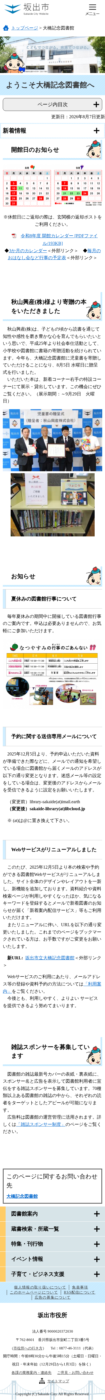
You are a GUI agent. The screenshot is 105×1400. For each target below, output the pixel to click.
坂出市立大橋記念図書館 (49, 957)
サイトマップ (58, 1381)
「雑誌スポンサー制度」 (41, 1124)
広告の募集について (53, 1297)
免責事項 (80, 1287)
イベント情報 (27, 1259)
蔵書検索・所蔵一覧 (35, 1229)
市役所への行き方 (28, 1348)
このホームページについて (34, 1292)
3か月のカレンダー (28, 250)
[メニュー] (92, 10)
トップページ (24, 28)
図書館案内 (24, 1214)
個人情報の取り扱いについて (40, 1287)
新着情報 (14, 130)
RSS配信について (79, 1292)
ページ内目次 (53, 104)
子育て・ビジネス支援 (37, 1274)
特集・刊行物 (27, 1244)
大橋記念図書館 (22, 1196)
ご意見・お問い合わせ (75, 1373)
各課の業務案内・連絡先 (31, 1373)
